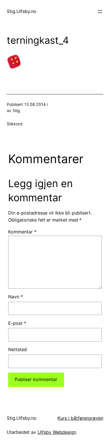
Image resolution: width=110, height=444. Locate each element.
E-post (17, 323)
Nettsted (17, 349)
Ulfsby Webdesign (57, 432)
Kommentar (22, 232)
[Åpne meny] (99, 11)
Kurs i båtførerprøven (80, 418)
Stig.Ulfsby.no (21, 11)
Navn (15, 296)
